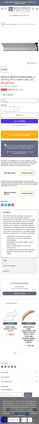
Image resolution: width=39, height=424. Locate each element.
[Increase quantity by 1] (16, 109)
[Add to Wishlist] (15, 310)
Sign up (28, 395)
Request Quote (27, 173)
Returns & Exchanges (9, 266)
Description (7, 212)
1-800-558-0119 (22, 152)
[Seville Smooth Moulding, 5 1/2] (4, 69)
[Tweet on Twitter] (5, 205)
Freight (5, 260)
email (31, 152)
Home (3, 23)
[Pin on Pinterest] (12, 205)
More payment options (19, 125)
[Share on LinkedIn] (9, 205)
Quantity (4, 105)
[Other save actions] (17, 420)
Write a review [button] (19, 293)
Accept (24, 420)
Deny (29, 420)
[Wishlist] (33, 9)
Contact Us (6, 271)
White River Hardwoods (10, 86)
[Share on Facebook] (2, 205)
